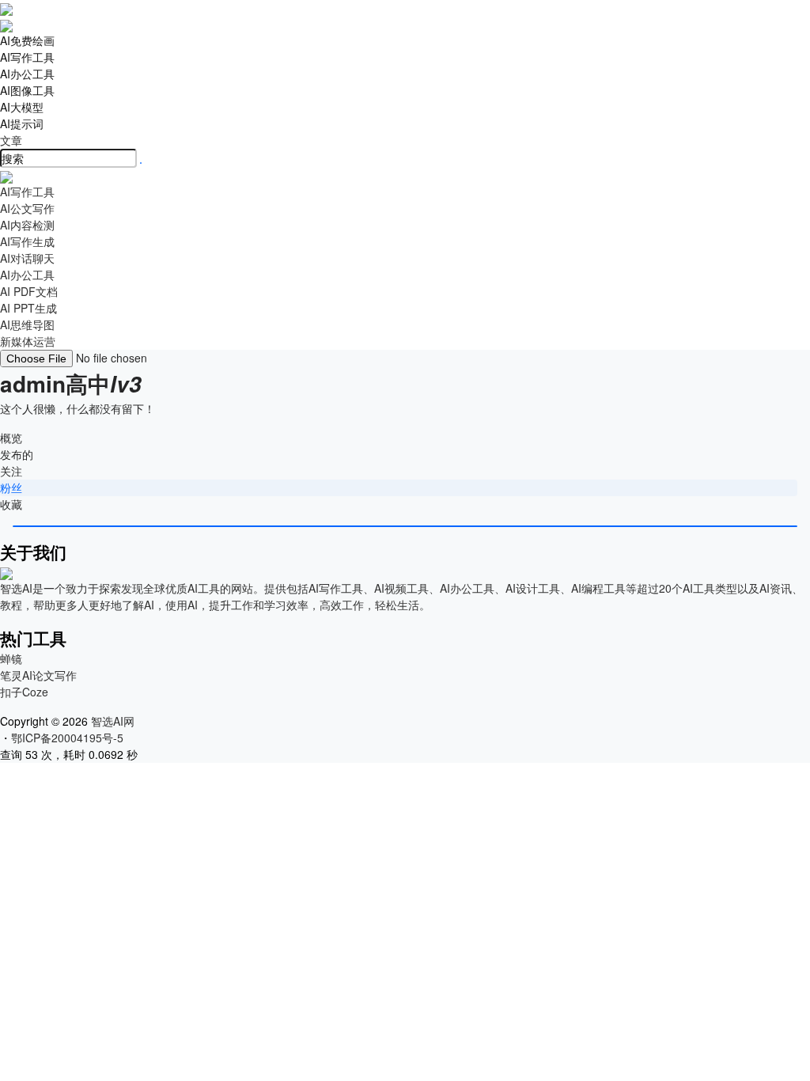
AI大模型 (22, 107)
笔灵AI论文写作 (38, 675)
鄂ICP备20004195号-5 (70, 737)
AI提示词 (22, 123)
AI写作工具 (27, 57)
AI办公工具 (27, 74)
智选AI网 (111, 721)
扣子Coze (24, 692)
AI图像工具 (27, 90)
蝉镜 (11, 658)
